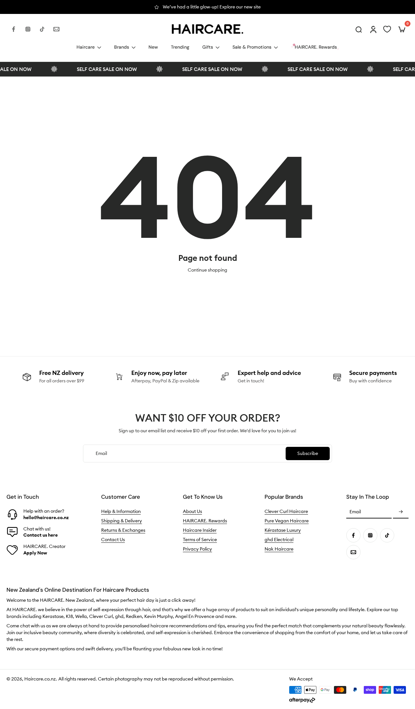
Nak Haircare (279, 549)
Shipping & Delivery (121, 521)
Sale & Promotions (251, 47)
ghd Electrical (279, 539)
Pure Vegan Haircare (287, 521)
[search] (358, 29)
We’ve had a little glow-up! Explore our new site (212, 7)
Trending (180, 47)
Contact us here (40, 535)
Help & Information (121, 511)
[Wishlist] (387, 29)
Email (355, 512)
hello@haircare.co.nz (46, 517)
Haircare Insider (200, 530)
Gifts (207, 47)
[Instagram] (28, 29)
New (153, 47)
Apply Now (35, 552)
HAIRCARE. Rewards (205, 521)
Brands (121, 47)
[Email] (56, 29)
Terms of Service (200, 539)
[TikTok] (42, 29)
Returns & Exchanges (123, 530)
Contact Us (113, 539)
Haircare (86, 47)
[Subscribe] (401, 512)
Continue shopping (207, 270)
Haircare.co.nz (40, 679)
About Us (192, 511)
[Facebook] (13, 29)
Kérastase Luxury (283, 530)
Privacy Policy (197, 549)
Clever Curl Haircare (286, 511)
